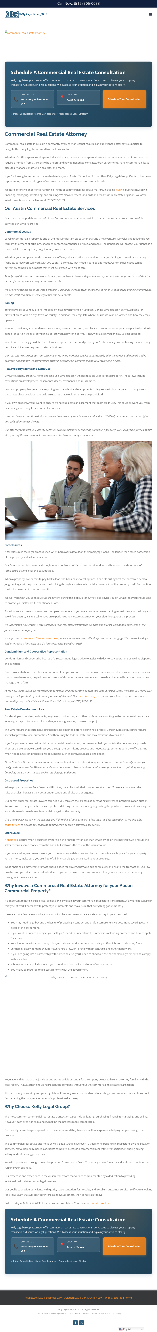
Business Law (54, 1297)
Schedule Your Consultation (124, 99)
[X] (81, 1322)
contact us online (100, 1203)
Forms (128, 1297)
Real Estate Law (34, 1297)
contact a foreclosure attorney (41, 638)
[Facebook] (75, 1322)
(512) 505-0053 (87, 3)
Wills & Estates (113, 1297)
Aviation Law (71, 1297)
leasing (120, 189)
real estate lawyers (88, 696)
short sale (13, 839)
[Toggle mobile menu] (150, 14)
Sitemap (117, 1313)
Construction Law (92, 1297)
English (127, 1329)
